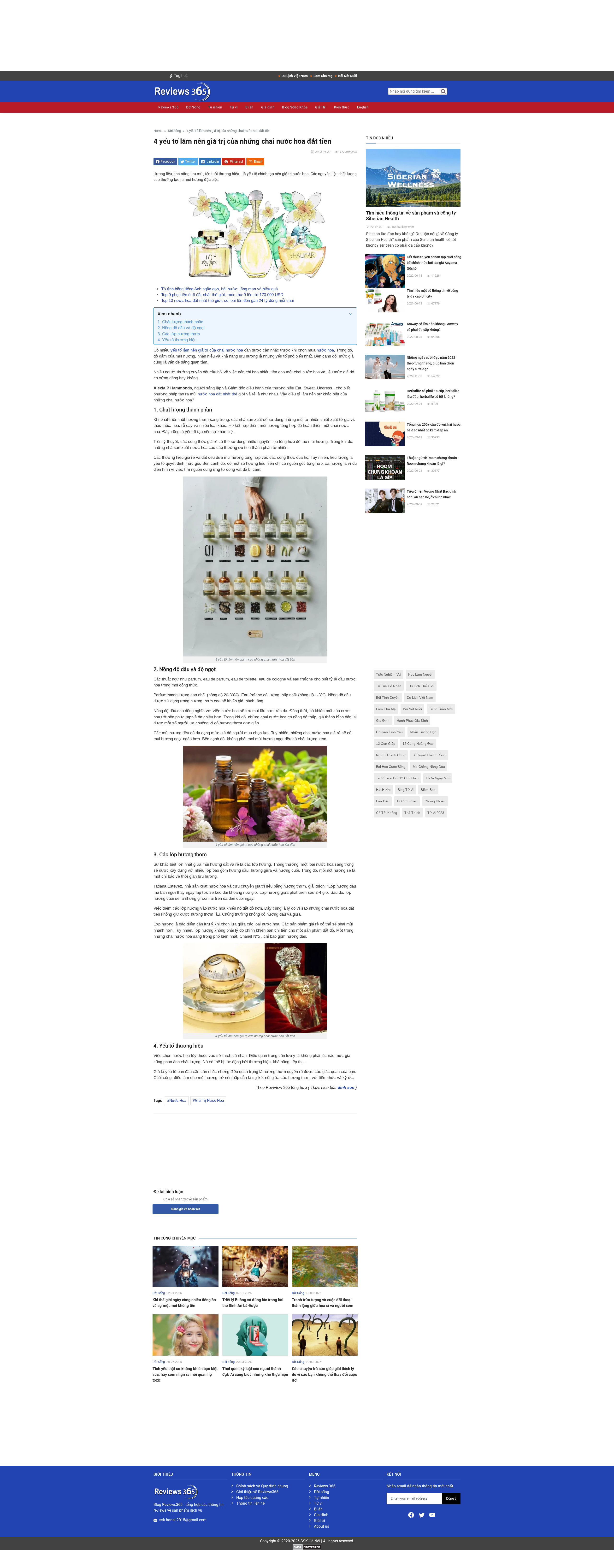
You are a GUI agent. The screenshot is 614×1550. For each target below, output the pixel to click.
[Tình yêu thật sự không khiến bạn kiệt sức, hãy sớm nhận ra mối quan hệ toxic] (185, 1334)
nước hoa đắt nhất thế (217, 394)
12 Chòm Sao (406, 801)
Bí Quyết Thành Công (429, 755)
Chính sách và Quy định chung (262, 1486)
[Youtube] (432, 1514)
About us (321, 1526)
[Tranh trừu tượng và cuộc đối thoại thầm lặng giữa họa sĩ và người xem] (325, 1266)
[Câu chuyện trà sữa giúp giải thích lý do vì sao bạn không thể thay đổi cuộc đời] (325, 1334)
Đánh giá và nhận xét (185, 1209)
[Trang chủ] (182, 91)
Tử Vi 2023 (435, 813)
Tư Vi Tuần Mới (441, 709)
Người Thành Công (390, 755)
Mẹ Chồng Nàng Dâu (429, 767)
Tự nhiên (215, 107)
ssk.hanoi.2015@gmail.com (183, 1520)
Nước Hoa (177, 1100)
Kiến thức (341, 107)
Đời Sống (193, 107)
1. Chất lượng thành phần (180, 322)
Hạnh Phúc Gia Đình (412, 720)
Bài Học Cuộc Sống (391, 767)
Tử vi (234, 107)
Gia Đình (383, 720)
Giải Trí (320, 107)
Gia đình (267, 107)
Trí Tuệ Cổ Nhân (388, 686)
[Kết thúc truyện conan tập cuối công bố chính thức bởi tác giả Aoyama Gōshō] (385, 274)
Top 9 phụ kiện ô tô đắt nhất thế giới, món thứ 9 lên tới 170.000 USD (222, 294)
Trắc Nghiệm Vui (388, 674)
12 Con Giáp (385, 743)
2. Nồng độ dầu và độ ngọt (181, 328)
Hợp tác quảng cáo (252, 1497)
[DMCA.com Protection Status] (307, 1546)
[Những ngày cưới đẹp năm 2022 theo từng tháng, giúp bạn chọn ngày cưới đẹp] (385, 366)
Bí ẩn (249, 107)
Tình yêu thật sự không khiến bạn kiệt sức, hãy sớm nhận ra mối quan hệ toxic (185, 1374)
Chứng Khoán (435, 801)
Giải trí (319, 1520)
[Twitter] (422, 1514)
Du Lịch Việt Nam (420, 697)
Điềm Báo (428, 790)
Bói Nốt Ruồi (412, 709)
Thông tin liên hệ (250, 1503)
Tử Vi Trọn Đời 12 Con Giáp (397, 778)
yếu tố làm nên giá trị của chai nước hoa (207, 350)
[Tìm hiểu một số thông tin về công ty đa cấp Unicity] (385, 300)
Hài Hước (383, 790)
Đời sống (321, 1492)
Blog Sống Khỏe (294, 107)
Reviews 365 (168, 107)
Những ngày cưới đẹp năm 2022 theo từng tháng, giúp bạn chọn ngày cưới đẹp (431, 363)
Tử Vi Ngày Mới (437, 778)
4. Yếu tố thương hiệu (177, 340)
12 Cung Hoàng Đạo (418, 743)
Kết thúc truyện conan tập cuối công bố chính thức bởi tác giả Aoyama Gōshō (434, 262)
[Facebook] (411, 1514)
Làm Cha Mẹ (386, 709)
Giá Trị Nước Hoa (209, 1100)
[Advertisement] (307, 33)
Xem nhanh (169, 313)
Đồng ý (451, 1498)
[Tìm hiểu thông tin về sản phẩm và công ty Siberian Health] (413, 177)
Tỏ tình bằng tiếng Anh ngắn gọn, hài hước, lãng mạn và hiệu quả (219, 289)
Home (158, 131)
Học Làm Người (420, 674)
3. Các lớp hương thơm (179, 334)
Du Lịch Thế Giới (421, 686)
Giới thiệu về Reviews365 (257, 1492)
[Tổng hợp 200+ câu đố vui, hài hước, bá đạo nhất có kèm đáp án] (385, 433)
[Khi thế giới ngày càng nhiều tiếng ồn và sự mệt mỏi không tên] (185, 1266)
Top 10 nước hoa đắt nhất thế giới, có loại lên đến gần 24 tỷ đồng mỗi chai (227, 300)
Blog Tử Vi (405, 790)
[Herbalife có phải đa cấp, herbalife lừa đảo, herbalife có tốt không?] (385, 400)
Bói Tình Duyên (388, 697)
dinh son (346, 1087)
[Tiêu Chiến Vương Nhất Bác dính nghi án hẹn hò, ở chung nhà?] (385, 500)
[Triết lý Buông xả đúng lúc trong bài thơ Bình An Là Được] (255, 1266)
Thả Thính (412, 813)
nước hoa (325, 350)
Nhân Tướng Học (423, 732)
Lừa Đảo (382, 801)
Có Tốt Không (386, 813)
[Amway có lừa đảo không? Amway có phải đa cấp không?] (385, 333)
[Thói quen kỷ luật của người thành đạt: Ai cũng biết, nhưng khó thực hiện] (255, 1334)
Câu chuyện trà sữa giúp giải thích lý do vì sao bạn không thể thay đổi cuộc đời (324, 1374)
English (363, 107)
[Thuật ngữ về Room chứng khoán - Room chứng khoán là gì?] (385, 467)
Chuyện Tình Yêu (389, 732)
